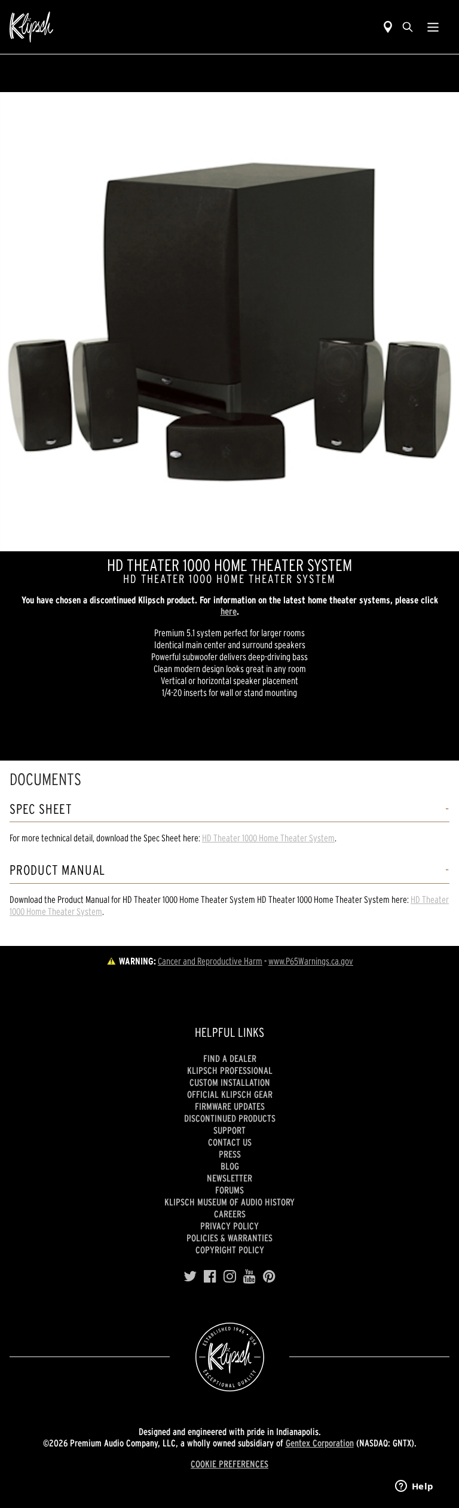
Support (229, 1130)
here (229, 611)
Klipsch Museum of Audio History (229, 1201)
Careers (230, 1213)
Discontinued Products (230, 1118)
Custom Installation (229, 1082)
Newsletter (229, 1178)
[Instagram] (230, 1276)
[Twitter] (190, 1276)
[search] (408, 27)
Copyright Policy (229, 1249)
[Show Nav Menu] (433, 27)
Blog (230, 1166)
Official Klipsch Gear (230, 1094)
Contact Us (230, 1142)
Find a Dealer (229, 1058)
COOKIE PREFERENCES (229, 1463)
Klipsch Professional (230, 1070)
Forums (229, 1190)
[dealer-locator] (388, 27)
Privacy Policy (229, 1225)
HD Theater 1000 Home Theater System (268, 837)
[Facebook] (210, 1276)
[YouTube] (249, 1276)
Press (230, 1154)
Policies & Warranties (229, 1237)
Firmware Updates (230, 1106)
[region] (229, 321)
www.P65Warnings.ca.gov (310, 961)
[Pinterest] (269, 1276)
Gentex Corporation (320, 1442)
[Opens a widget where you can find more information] (414, 1487)
